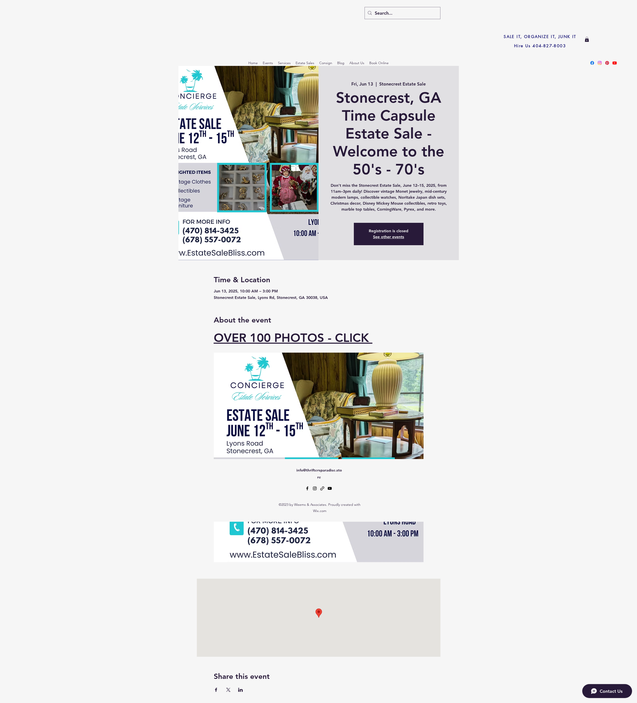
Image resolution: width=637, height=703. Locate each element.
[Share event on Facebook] (216, 690)
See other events (388, 236)
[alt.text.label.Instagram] (314, 488)
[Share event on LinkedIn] (240, 690)
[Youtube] (614, 62)
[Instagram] (599, 62)
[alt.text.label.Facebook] (307, 488)
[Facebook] (592, 62)
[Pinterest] (607, 62)
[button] (587, 39)
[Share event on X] (228, 690)
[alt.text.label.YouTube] (329, 488)
